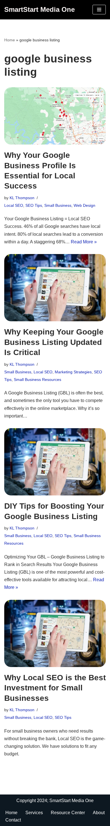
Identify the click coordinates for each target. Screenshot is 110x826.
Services (34, 812)
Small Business (57, 205)
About (99, 812)
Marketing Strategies (73, 372)
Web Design (84, 205)
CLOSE (76, 7)
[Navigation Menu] (99, 9)
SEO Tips (33, 205)
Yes (13, 92)
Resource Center (68, 812)
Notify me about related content (35, 87)
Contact (13, 820)
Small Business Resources (37, 379)
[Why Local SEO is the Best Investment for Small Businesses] (55, 633)
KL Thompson (22, 198)
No (28, 92)
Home (11, 812)
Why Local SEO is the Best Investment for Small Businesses (55, 687)
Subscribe (42, 119)
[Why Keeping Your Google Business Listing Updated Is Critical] (55, 287)
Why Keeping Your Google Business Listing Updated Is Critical (54, 342)
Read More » (84, 241)
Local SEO (13, 205)
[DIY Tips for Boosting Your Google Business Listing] (55, 461)
